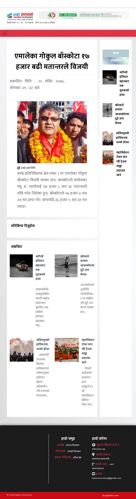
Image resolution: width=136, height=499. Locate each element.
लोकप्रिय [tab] (116, 60)
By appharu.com (111, 495)
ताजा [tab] (116, 53)
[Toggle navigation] (5, 33)
